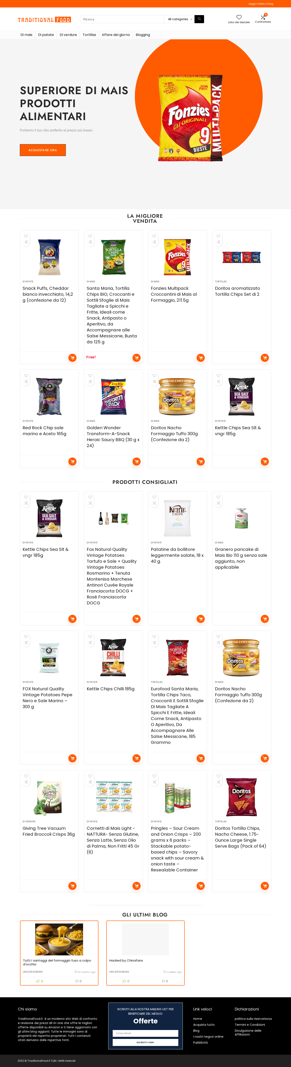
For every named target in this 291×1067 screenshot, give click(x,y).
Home (197, 1019)
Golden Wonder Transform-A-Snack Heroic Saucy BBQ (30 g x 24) (113, 437)
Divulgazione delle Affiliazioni (248, 1033)
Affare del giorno (116, 34)
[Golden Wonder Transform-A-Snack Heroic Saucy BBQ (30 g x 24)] (113, 397)
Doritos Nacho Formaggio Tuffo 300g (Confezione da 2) (174, 434)
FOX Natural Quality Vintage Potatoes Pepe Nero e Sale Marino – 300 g (47, 698)
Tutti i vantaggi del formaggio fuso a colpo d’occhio (57, 962)
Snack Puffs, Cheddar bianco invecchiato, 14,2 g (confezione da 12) (48, 294)
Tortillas (89, 34)
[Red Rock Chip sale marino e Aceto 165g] (49, 397)
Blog (196, 1031)
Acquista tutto (204, 1025)
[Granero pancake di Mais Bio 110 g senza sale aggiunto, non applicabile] (241, 518)
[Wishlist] (239, 17)
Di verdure (68, 34)
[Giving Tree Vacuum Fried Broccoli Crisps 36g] (49, 797)
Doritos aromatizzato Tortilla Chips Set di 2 (237, 291)
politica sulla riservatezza (253, 1019)
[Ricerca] (199, 19)
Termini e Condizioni (250, 1025)
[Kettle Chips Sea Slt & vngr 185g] (241, 397)
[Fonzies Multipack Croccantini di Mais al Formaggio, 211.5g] (177, 257)
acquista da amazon (72, 358)
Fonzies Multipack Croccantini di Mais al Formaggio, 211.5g (174, 294)
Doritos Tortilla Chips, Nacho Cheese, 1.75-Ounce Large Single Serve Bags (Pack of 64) (240, 837)
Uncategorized (33, 971)
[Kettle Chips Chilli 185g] (113, 658)
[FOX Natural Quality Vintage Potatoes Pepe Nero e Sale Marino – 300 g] (49, 658)
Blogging (143, 34)
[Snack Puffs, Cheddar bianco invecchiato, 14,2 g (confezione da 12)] (49, 257)
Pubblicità (200, 1042)
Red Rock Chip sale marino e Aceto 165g (44, 431)
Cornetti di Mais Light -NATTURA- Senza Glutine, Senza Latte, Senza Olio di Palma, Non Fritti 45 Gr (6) (113, 840)
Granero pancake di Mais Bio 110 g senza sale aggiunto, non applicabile (241, 558)
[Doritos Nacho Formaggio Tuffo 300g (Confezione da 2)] (177, 397)
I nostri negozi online (208, 1036)
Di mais (26, 34)
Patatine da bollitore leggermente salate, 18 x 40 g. (177, 555)
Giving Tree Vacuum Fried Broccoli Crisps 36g (49, 831)
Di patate (46, 34)
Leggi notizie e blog (261, 4)
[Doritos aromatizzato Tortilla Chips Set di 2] (241, 257)
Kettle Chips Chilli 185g (111, 689)
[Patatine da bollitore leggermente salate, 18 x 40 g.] (177, 518)
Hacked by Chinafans (126, 960)
